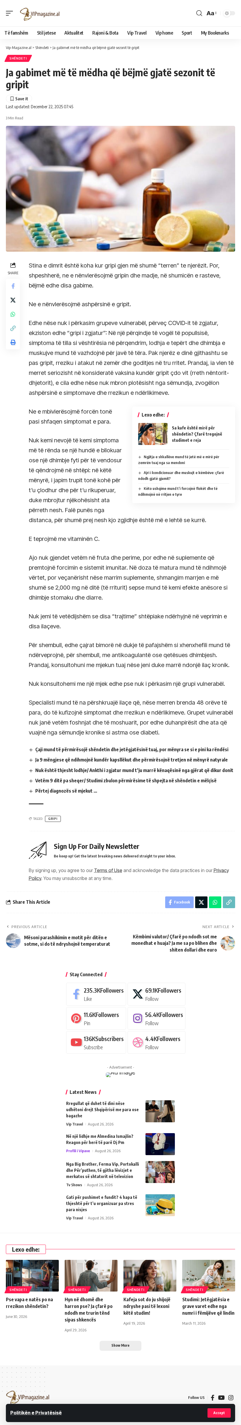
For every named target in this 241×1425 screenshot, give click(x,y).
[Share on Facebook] (13, 286)
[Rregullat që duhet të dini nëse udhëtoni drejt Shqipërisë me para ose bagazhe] (160, 1111)
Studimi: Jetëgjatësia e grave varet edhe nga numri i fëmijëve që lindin (208, 1306)
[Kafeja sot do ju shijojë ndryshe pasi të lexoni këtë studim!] (149, 1276)
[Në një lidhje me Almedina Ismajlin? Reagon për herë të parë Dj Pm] (160, 1144)
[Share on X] (13, 300)
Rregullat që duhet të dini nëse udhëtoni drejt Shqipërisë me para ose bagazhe (102, 1109)
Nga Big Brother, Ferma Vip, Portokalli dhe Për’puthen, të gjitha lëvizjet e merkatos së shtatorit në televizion (102, 1170)
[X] (156, 994)
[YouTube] (221, 1398)
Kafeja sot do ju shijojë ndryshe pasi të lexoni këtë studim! (146, 1306)
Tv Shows (74, 1184)
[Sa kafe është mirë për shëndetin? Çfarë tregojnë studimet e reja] (153, 434)
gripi (53, 818)
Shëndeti (18, 58)
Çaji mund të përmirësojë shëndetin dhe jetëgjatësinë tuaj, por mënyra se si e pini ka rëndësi (131, 749)
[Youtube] (96, 1042)
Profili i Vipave (78, 1150)
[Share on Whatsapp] (13, 314)
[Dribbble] (156, 1042)
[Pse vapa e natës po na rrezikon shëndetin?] (32, 1276)
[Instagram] (156, 1018)
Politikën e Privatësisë (36, 1413)
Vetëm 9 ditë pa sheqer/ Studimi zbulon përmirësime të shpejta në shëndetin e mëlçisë (126, 780)
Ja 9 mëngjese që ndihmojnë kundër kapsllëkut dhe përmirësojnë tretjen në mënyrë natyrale (131, 760)
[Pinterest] (96, 1018)
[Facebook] (96, 994)
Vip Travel (74, 1124)
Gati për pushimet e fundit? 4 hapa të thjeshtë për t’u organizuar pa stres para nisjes (101, 1203)
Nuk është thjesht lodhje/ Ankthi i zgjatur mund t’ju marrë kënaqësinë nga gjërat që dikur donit (134, 770)
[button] (219, 1413)
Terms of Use (108, 870)
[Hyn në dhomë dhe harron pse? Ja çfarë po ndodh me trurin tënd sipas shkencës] (91, 1276)
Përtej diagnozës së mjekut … (66, 791)
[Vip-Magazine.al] (40, 13)
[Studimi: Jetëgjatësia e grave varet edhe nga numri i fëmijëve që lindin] (208, 1276)
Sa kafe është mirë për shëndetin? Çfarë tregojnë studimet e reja (197, 434)
